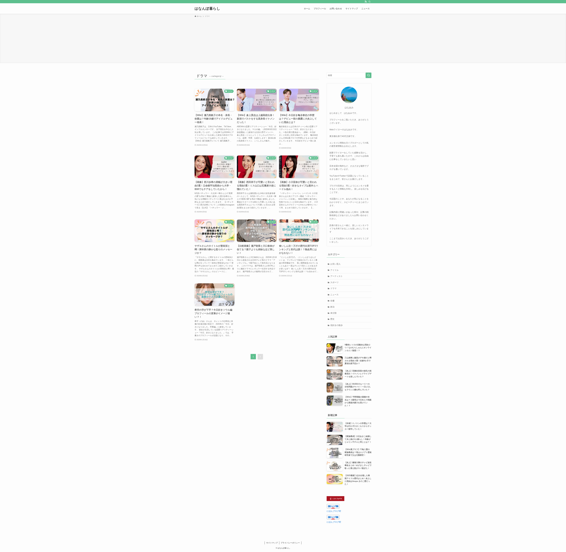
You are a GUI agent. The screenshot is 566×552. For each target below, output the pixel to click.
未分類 (333, 313)
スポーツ (334, 282)
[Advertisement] (283, 39)
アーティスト (336, 276)
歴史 (332, 319)
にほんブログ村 (334, 511)
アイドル (334, 270)
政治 (332, 307)
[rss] (366, 1)
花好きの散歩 (336, 325)
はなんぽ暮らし (207, 8)
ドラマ (333, 288)
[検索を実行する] (368, 75)
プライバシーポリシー (290, 543)
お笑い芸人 (335, 264)
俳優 (332, 301)
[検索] (369, 1)
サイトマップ (272, 543)
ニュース (334, 294)
